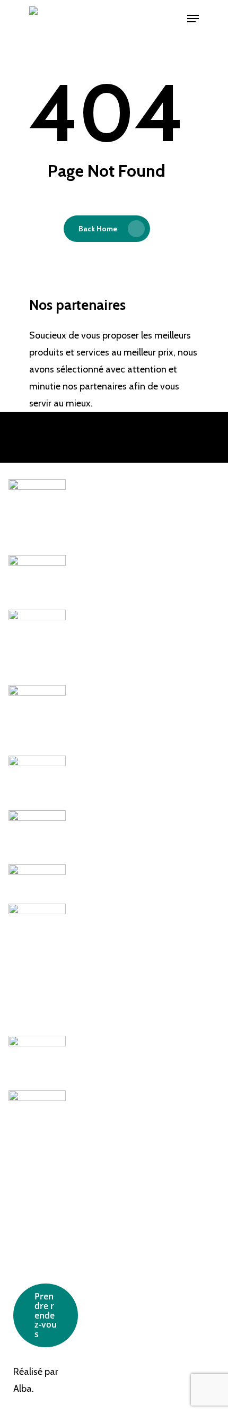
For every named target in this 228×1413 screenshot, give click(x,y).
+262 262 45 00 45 (191, 1238)
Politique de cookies (122, 1265)
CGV (107, 1246)
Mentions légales (117, 1227)
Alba (22, 1388)
